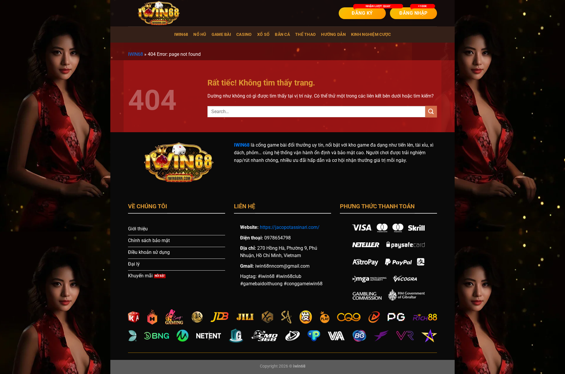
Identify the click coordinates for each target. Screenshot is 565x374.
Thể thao (305, 34)
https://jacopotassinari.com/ (290, 227)
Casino (244, 34)
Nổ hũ (199, 34)
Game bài (221, 34)
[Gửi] (431, 111)
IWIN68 (181, 34)
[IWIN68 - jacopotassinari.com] (157, 13)
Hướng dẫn (333, 34)
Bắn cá (282, 34)
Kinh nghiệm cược (371, 34)
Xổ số (263, 34)
